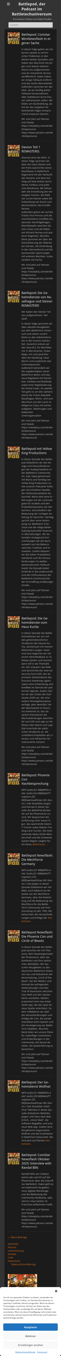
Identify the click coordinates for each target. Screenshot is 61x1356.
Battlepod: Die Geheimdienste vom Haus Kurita (34, 622)
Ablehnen (30, 1336)
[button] (56, 1291)
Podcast (12, 1247)
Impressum (42, 1352)
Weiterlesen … (40, 844)
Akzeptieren (30, 1327)
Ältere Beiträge (17, 1237)
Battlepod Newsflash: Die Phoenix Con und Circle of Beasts (37, 936)
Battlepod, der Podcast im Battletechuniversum (32, 9)
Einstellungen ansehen (30, 1345)
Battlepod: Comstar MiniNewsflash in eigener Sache (36, 39)
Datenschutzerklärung (25, 1352)
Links (10, 1257)
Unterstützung (16, 1250)
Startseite (13, 1243)
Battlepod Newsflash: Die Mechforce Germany (37, 859)
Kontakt (12, 1254)
